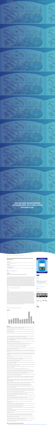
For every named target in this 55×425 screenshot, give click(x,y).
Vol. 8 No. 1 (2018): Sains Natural (15, 255)
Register (45, 1)
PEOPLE (26, 1)
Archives (10, 255)
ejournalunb (42, 1)
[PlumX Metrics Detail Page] (38, 306)
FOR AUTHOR (29, 1)
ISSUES (32, 1)
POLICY (23, 1)
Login (47, 1)
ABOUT (20, 1)
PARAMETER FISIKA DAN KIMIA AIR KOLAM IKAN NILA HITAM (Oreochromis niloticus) (35, 424)
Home (7, 255)
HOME (18, 1)
